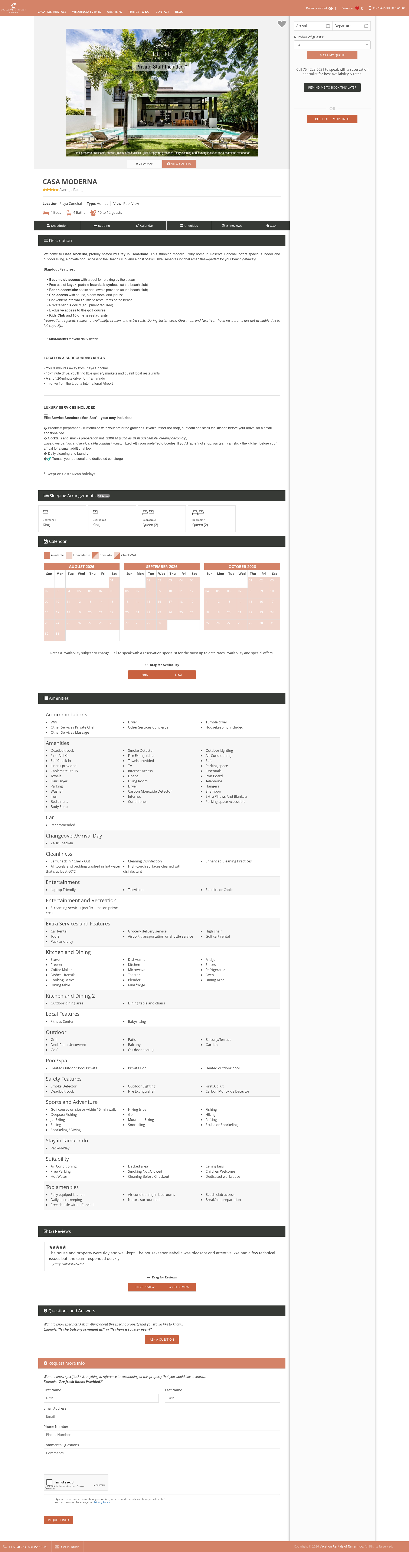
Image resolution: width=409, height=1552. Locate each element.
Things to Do (139, 12)
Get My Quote (333, 55)
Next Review (144, 1287)
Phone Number (56, 1426)
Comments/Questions (61, 1445)
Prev (144, 675)
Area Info (114, 12)
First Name (52, 1390)
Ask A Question (162, 1339)
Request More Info (333, 119)
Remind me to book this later (332, 87)
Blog (179, 12)
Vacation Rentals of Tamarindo (341, 1546)
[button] (332, 44)
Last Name (173, 1390)
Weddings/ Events (86, 12)
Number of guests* (309, 37)
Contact (162, 12)
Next (179, 675)
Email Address (55, 1408)
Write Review (179, 1287)
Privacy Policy (102, 1502)
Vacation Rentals (51, 12)
